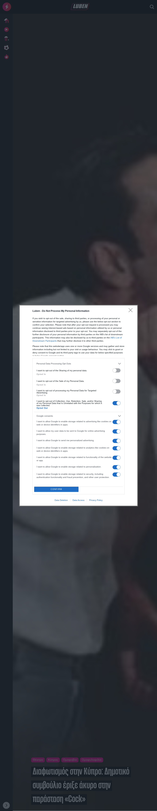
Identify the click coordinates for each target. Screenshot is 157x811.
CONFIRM (56, 489)
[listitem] (78, 363)
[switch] (117, 370)
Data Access (78, 500)
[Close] (131, 311)
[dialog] (78, 405)
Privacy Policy (96, 500)
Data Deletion (61, 500)
